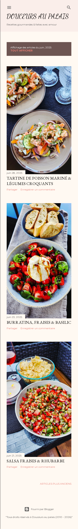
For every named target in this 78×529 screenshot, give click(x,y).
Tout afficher (21, 50)
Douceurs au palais (38, 16)
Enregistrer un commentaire (38, 189)
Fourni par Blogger (42, 509)
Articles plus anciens (55, 483)
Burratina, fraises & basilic (39, 322)
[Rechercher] (68, 7)
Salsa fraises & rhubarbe (35, 461)
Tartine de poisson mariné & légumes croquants (39, 180)
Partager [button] (12, 189)
